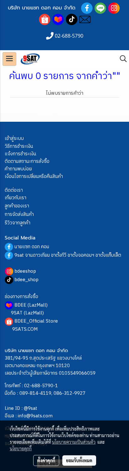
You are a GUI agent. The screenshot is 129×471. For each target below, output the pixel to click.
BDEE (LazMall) (31, 305)
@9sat (30, 408)
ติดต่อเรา (14, 190)
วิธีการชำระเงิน (19, 146)
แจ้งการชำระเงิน (20, 154)
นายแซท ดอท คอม (31, 247)
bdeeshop (25, 271)
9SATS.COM (25, 329)
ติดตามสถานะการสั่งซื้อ (27, 161)
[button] (121, 58)
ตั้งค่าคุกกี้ (46, 460)
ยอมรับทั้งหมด (79, 460)
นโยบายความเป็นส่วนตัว (73, 442)
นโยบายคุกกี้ (21, 448)
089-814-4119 (35, 393)
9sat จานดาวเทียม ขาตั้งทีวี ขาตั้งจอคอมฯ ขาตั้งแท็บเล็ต (67, 255)
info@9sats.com (35, 416)
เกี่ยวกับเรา (15, 198)
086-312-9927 (69, 393)
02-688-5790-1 (41, 386)
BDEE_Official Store (36, 321)
